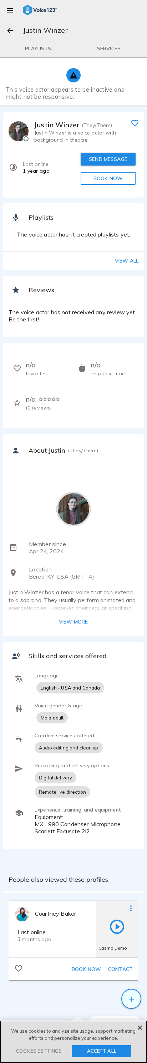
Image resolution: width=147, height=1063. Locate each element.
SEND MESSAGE (108, 159)
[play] (117, 926)
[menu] (10, 10)
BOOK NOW (108, 178)
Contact (120, 969)
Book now (86, 969)
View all (126, 261)
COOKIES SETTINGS (39, 1051)
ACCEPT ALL (101, 1051)
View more (73, 622)
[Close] (139, 1027)
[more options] (131, 908)
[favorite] (135, 123)
